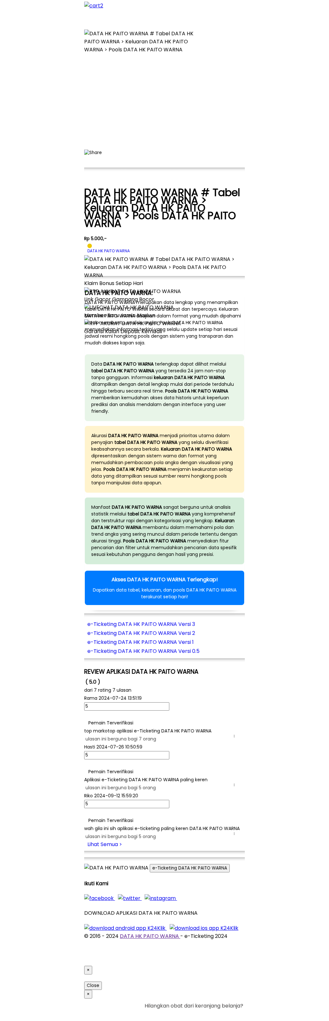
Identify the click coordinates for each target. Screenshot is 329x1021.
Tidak (233, 1013)
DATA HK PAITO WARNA (150, 936)
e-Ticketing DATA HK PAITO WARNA (189, 868)
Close (93, 985)
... (235, 736)
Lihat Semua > (104, 844)
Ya (222, 1013)
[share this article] (93, 153)
